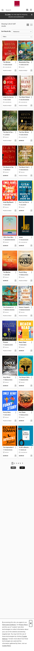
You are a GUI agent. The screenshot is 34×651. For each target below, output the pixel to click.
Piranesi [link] (5, 342)
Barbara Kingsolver (25, 309)
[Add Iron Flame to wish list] (31, 421)
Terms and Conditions (9, 625)
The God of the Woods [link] (9, 132)
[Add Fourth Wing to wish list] (31, 281)
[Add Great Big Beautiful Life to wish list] (15, 211)
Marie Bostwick (24, 169)
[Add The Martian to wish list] (15, 281)
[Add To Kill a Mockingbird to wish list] (31, 456)
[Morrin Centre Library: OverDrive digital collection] (17, 4)
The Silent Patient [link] (24, 97)
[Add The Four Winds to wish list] (31, 141)
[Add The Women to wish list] (15, 70)
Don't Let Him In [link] (24, 202)
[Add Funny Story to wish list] (15, 421)
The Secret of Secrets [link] (9, 167)
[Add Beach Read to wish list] (31, 351)
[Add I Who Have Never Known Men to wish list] (15, 246)
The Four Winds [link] (24, 132)
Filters (4, 36)
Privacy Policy (23, 625)
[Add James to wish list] (31, 246)
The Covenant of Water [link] (9, 307)
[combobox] (13, 10)
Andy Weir (7, 274)
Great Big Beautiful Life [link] (9, 202)
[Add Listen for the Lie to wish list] (15, 106)
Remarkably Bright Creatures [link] (25, 62)
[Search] (2, 10)
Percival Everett (24, 239)
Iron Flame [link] (22, 412)
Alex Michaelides (24, 99)
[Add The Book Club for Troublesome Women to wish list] (31, 176)
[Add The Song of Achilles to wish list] (31, 386)
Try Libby (8, 15)
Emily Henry (8, 204)
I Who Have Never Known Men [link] (9, 237)
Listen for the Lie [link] (8, 97)
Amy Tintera (8, 99)
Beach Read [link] (22, 342)
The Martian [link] (7, 272)
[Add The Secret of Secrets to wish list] (15, 176)
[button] (28, 25)
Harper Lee (23, 449)
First (13, 468)
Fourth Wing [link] (23, 272)
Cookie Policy (6, 646)
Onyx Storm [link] (6, 377)
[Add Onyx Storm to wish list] (15, 386)
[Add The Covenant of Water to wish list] (15, 316)
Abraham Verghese (9, 309)
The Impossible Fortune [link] (9, 447)
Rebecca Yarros (24, 274)
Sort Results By (6, 31)
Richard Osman (8, 449)
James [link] (21, 237)
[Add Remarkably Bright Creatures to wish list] (31, 70)
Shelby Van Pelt (24, 64)
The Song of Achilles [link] (25, 377)
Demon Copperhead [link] (25, 307)
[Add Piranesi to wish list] (15, 351)
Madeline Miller (24, 379)
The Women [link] (6, 62)
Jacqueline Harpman (10, 239)
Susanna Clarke (9, 344)
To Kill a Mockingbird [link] (25, 447)
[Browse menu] (31, 10)
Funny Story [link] (7, 412)
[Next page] (22, 463)
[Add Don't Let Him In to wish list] (31, 211)
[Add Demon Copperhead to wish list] (31, 316)
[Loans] (27, 10)
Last (22, 468)
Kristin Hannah (8, 64)
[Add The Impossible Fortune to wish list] (15, 456)
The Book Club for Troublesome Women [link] (25, 167)
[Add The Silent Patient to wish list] (31, 106)
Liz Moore (7, 134)
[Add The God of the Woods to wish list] (15, 141)
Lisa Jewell (23, 204)
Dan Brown (7, 169)
